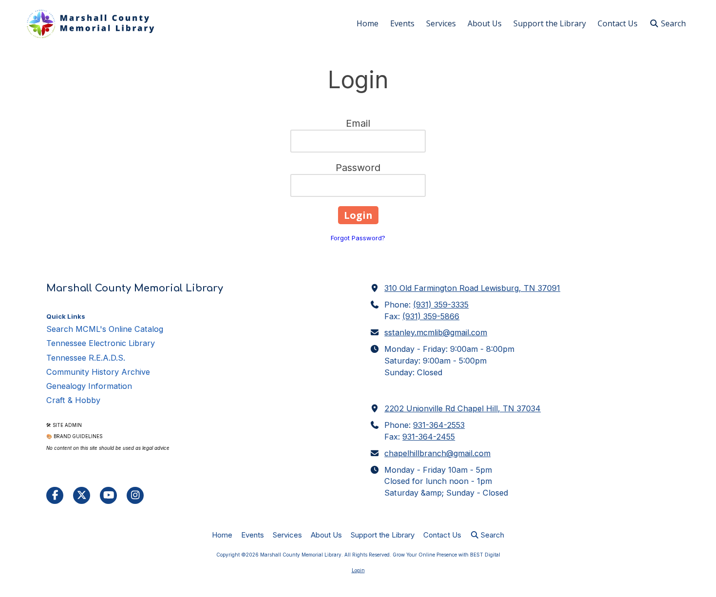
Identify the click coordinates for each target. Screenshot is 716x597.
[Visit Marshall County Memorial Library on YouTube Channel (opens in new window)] (108, 495)
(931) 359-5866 (430, 316)
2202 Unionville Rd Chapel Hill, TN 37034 (462, 408)
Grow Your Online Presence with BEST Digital (446, 555)
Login (358, 570)
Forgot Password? (358, 238)
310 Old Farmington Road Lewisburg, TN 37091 (472, 288)
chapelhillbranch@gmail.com (437, 453)
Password (358, 167)
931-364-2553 (439, 425)
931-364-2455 (428, 437)
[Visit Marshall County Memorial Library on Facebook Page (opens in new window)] (54, 495)
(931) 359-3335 (441, 304)
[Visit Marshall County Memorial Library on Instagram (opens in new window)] (135, 495)
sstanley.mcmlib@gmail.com (435, 332)
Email (358, 123)
